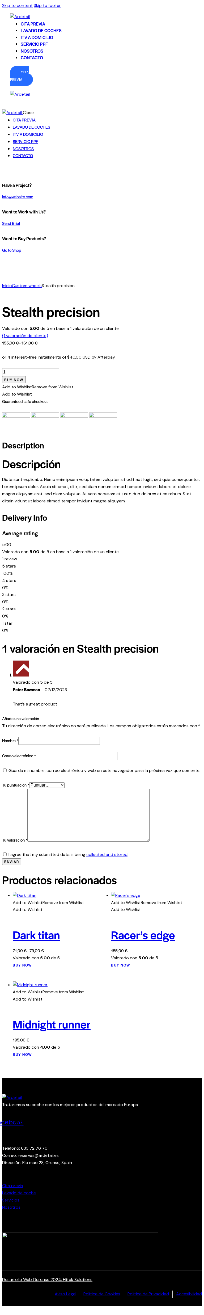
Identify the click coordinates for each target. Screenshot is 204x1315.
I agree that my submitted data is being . (68, 854)
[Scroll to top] (5, 1309)
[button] (37, 387)
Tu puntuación (15, 785)
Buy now (14, 379)
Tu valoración (14, 840)
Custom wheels (27, 285)
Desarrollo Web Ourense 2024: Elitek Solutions (47, 1279)
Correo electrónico (19, 755)
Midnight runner (52, 1024)
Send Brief (11, 223)
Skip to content (17, 5)
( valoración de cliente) (25, 335)
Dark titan (36, 934)
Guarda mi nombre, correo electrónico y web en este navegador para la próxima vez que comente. (104, 770)
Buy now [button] (120, 965)
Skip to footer (47, 5)
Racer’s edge (143, 934)
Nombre (10, 740)
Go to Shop (11, 250)
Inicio (7, 285)
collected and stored (107, 854)
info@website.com (17, 196)
